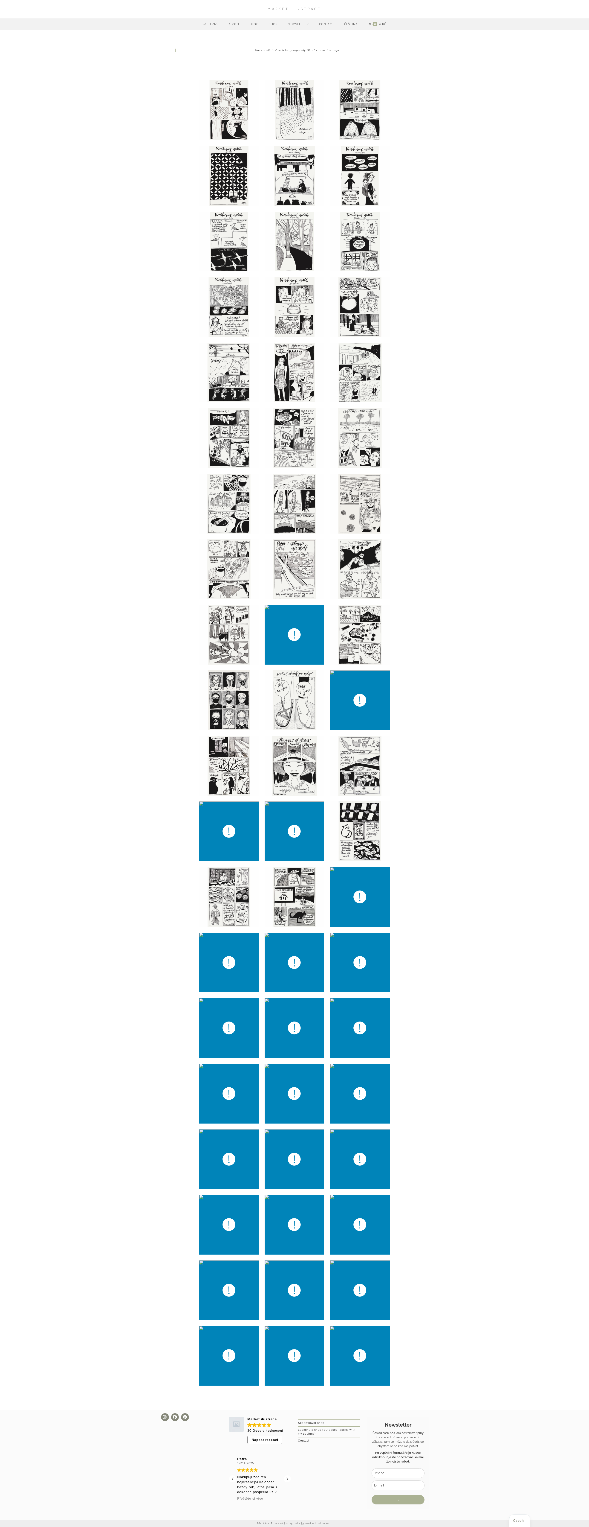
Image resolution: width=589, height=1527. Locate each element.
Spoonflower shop (311, 1423)
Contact (303, 1440)
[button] (287, 1478)
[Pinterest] (185, 1417)
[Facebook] (175, 1417)
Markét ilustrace (294, 9)
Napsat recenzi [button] (265, 1440)
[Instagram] (165, 1417)
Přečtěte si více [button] (250, 1498)
